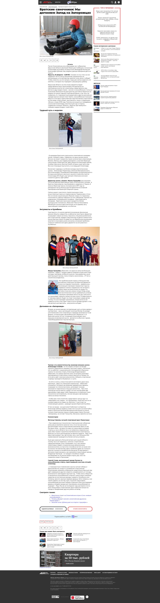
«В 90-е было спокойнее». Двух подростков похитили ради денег (109, 71)
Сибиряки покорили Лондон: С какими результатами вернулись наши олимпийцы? (55, 535)
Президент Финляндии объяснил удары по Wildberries (109, 108)
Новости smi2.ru (45, 567)
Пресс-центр (97, 572)
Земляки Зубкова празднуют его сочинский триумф (81, 534)
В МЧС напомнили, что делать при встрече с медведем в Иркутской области (107, 39)
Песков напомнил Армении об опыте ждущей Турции (110, 91)
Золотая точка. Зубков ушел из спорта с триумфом (69, 502)
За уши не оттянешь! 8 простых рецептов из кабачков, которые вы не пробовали (110, 55)
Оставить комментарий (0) (80, 508)
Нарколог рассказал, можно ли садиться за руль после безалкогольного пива (107, 32)
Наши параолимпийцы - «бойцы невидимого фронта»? (55, 539)
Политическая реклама (86, 572)
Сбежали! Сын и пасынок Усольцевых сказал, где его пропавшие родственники (110, 66)
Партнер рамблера (65, 596)
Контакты (53, 572)
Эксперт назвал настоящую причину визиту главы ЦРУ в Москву (109, 102)
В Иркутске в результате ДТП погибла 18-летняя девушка (107, 25)
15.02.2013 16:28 (43, 6)
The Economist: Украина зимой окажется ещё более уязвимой (108, 97)
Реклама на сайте (62, 572)
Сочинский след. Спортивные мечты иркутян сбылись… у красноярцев (81, 540)
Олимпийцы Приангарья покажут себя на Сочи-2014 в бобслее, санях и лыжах (55, 546)
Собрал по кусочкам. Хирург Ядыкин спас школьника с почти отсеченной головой (110, 49)
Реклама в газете (73, 572)
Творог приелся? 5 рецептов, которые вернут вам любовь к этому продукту (107, 19)
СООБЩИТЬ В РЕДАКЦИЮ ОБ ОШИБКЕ (59, 574)
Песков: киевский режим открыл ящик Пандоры (108, 86)
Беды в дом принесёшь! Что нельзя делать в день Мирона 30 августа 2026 (107, 12)
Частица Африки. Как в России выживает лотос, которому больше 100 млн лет (110, 77)
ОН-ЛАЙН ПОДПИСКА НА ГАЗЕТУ (110, 572)
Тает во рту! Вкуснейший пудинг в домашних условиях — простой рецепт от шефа (110, 60)
